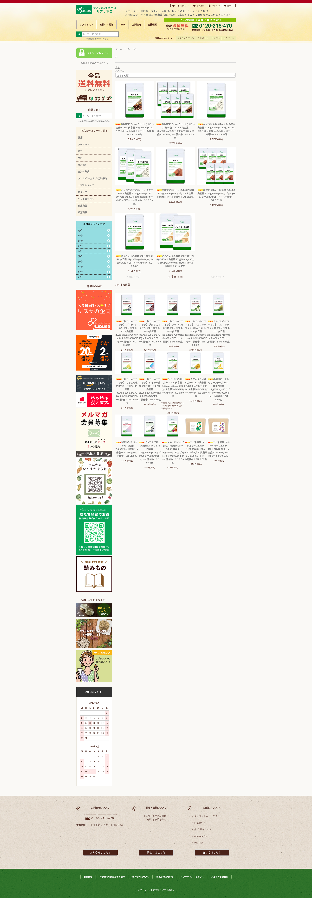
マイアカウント (182, 6)
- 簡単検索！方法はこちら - (97, 39)
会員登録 (200, 6)
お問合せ (136, 24)
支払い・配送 (106, 24)
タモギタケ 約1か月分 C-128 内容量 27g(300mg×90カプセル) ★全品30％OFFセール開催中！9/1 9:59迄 (195, 387)
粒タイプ (82, 192)
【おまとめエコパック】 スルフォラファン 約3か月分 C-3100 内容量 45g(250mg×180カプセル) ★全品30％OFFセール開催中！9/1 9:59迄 (195, 333)
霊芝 (117, 67)
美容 (80, 158)
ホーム (119, 49)
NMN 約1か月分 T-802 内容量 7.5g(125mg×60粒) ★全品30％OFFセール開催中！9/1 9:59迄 (127, 449)
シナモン (216, 38)
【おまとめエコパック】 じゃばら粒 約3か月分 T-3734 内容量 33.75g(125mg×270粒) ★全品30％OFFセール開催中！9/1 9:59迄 (127, 391)
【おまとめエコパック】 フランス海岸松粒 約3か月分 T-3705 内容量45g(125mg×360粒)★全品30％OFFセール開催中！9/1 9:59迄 (172, 331)
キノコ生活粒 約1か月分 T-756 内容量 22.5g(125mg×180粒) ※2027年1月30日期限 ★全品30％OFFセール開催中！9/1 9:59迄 (216, 129)
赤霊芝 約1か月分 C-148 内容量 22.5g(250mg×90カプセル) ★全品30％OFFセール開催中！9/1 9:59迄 (175, 193)
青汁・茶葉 (83, 171)
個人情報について (140, 877)
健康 (80, 137)
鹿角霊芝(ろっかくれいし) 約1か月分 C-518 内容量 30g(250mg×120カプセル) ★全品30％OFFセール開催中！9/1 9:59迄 (134, 129)
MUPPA (82, 164)
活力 (80, 151)
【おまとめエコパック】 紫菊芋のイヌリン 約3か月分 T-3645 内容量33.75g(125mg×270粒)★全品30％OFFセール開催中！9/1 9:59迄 (150, 333)
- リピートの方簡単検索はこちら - (94, 120)
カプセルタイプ (86, 185)
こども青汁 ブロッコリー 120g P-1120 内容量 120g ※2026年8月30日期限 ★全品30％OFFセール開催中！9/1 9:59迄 (195, 451)
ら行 (128, 49)
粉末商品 (82, 205)
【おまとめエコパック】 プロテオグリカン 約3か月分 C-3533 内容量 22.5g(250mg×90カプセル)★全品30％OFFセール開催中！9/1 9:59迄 (127, 333)
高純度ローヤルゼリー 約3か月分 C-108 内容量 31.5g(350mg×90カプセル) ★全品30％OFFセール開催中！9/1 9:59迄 (218, 389)
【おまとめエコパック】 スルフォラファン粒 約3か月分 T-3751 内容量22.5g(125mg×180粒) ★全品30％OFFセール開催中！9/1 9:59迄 (218, 331)
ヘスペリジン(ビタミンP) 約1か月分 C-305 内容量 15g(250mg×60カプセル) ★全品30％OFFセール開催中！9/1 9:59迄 (172, 452)
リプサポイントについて (192, 877)
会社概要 (152, 24)
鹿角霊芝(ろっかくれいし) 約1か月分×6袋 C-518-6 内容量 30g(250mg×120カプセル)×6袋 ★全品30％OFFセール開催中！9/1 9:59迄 (176, 131)
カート (230, 6)
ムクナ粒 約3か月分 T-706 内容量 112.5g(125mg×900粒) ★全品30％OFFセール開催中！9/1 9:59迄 (173, 387)
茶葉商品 (82, 212)
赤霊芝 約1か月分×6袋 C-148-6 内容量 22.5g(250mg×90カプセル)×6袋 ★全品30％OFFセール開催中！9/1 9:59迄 (216, 195)
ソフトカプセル (86, 199)
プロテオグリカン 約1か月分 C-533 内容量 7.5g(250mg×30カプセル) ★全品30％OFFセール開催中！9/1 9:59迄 (150, 452)
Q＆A (123, 24)
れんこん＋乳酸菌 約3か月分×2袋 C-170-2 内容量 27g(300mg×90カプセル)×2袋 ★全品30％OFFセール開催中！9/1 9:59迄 (175, 261)
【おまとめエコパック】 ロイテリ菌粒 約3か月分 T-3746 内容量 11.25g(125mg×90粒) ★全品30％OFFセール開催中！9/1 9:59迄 (150, 389)
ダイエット (83, 144)
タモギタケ (203, 38)
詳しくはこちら (156, 852)
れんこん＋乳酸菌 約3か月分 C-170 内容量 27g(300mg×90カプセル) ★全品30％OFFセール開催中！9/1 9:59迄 (135, 261)
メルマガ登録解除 (219, 877)
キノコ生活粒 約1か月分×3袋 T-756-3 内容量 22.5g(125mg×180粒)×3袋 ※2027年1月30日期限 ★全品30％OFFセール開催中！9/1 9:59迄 (134, 197)
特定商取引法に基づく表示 (112, 877)
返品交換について (164, 877)
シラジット (228, 38)
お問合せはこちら (100, 852)
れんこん (119, 71)
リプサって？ (86, 24)
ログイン (216, 6)
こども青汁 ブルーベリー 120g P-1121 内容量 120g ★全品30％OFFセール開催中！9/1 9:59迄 (218, 449)
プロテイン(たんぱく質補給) (92, 178)
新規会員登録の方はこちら (94, 63)
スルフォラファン (185, 38)
